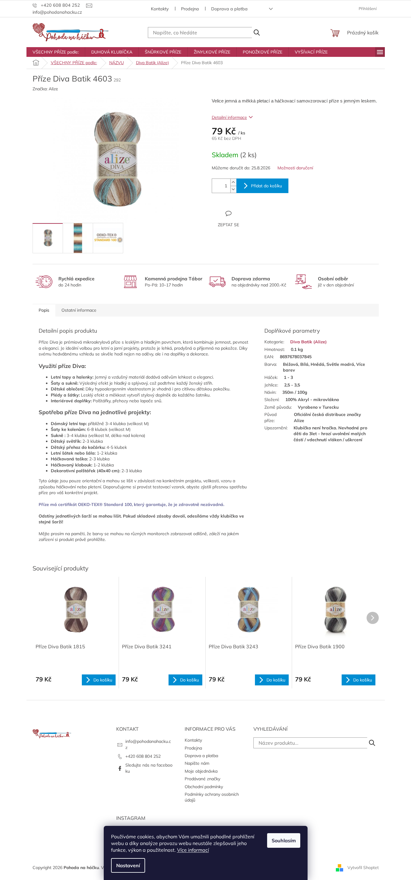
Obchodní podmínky (204, 786)
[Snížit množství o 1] (233, 189)
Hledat (257, 32)
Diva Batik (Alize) (308, 342)
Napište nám (197, 763)
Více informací (193, 850)
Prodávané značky (202, 778)
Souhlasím (284, 840)
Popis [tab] (44, 310)
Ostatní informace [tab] (78, 310)
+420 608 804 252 (143, 756)
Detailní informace (229, 117)
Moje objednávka (201, 771)
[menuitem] (55, 52)
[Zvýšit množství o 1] (233, 182)
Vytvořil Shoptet (363, 867)
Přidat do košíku (266, 186)
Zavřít (244, 213)
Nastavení (128, 865)
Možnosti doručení (295, 168)
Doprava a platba (229, 9)
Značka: (45, 89)
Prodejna (190, 9)
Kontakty (160, 9)
